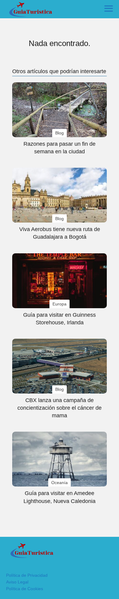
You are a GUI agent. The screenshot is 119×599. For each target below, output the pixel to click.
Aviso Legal (17, 581)
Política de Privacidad (27, 575)
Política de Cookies (24, 588)
